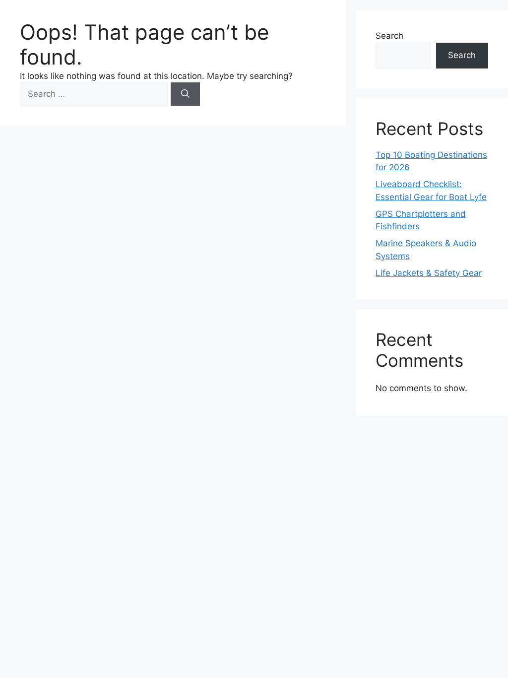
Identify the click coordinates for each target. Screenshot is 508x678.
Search (389, 36)
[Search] (185, 94)
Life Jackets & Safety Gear (429, 273)
